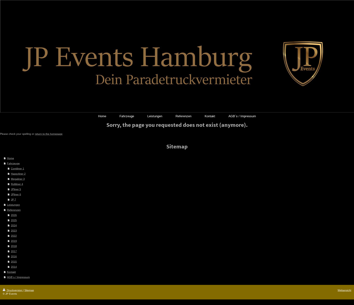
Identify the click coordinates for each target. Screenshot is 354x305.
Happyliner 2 (18, 173)
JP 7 (13, 199)
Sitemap (29, 290)
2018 (14, 246)
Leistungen (13, 204)
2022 (14, 235)
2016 (14, 256)
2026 (14, 215)
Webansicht (344, 290)
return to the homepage (49, 133)
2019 (14, 240)
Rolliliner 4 (17, 184)
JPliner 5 (16, 189)
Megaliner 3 (18, 178)
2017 (14, 251)
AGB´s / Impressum (18, 277)
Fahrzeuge (13, 163)
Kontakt (11, 271)
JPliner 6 (16, 194)
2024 (14, 225)
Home (10, 158)
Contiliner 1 (17, 168)
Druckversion (14, 290)
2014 (14, 266)
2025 (14, 220)
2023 (14, 230)
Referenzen (14, 209)
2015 (14, 261)
